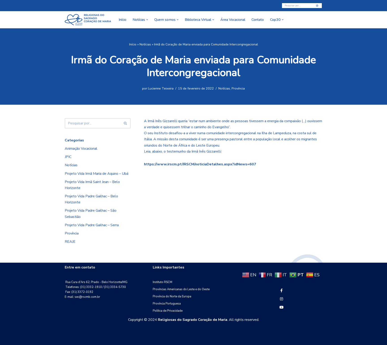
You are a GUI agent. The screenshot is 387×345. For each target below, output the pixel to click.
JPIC (68, 156)
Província (238, 88)
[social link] (281, 290)
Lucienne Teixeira (161, 88)
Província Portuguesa (167, 304)
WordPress (100, 339)
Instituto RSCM (162, 282)
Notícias (145, 44)
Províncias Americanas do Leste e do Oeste (181, 289)
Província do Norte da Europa (172, 296)
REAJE (70, 241)
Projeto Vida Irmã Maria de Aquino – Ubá (96, 173)
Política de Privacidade (168, 311)
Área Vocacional (232, 19)
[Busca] (317, 6)
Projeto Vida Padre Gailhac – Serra (92, 225)
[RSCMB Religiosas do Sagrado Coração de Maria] (88, 19)
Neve (69, 339)
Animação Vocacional (81, 148)
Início (122, 19)
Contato (258, 19)
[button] (147, 20)
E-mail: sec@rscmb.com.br (82, 297)
